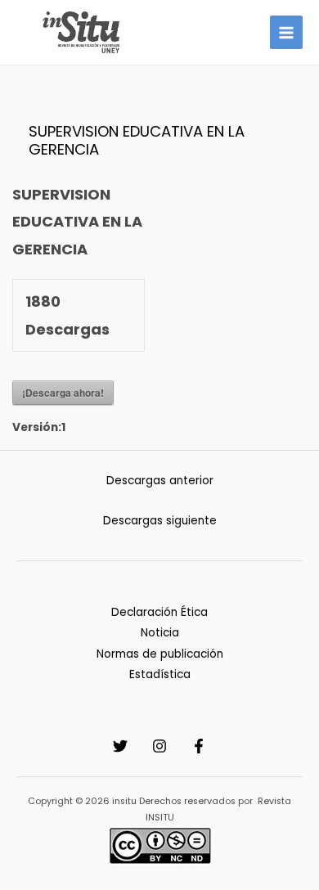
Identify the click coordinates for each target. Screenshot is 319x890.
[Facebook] (198, 746)
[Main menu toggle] (286, 32)
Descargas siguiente (160, 520)
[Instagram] (159, 746)
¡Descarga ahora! (63, 392)
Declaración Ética (159, 612)
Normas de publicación (160, 654)
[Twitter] (120, 746)
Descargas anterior (159, 480)
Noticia (160, 633)
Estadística (160, 674)
